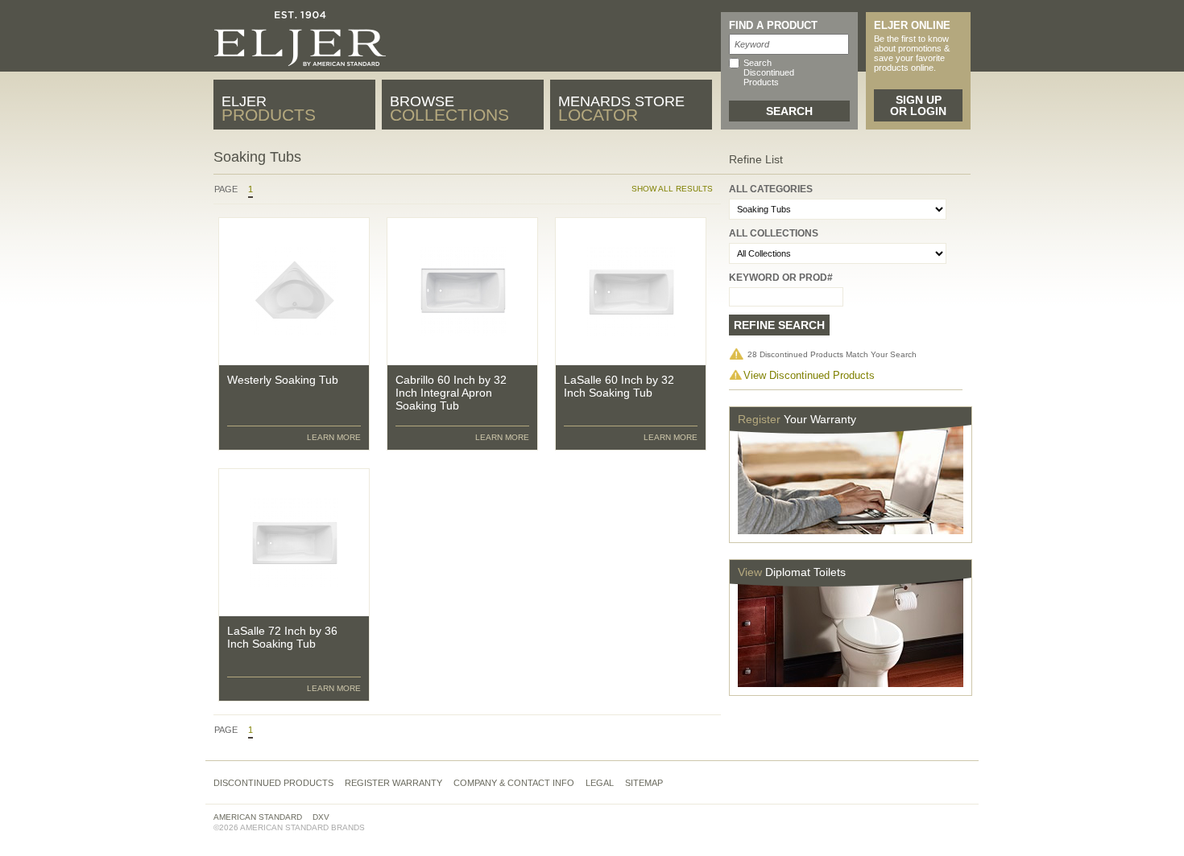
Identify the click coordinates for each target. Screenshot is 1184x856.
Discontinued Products (273, 783)
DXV (321, 817)
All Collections (773, 233)
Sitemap (644, 783)
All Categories (771, 189)
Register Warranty (393, 783)
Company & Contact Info (513, 783)
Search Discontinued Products (768, 72)
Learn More (334, 437)
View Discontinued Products (809, 375)
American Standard (257, 817)
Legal (600, 783)
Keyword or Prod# (781, 277)
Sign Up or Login (918, 105)
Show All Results (672, 188)
